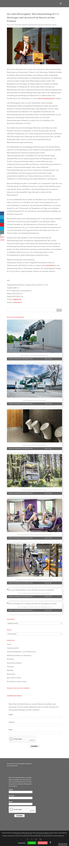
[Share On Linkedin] (2, 221)
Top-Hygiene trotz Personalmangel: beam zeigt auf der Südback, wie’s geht (34, 579)
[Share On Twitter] (2, 217)
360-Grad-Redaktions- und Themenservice (21, 652)
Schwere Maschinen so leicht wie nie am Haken (34, 400)
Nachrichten (11, 674)
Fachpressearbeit (13, 648)
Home (9, 644)
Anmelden (34, 746)
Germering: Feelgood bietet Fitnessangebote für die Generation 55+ (34, 534)
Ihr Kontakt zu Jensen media (16, 681)
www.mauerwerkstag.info (46, 98)
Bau (36, 24)
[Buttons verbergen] (2, 240)
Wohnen (54, 24)
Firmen (16, 24)
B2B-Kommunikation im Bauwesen (19, 655)
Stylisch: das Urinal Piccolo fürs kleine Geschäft (34, 445)
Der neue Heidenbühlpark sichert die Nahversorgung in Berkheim (34, 593)
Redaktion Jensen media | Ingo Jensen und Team (21, 358)
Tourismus (10, 667)
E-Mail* (11, 714)
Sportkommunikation (14, 663)
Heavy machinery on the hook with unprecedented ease (34, 355)
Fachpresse (31, 24)
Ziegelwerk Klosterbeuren (44, 24)
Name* (11, 729)
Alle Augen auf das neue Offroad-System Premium (34, 490)
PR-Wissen (10, 659)
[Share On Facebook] (2, 213)
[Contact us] (2, 232)
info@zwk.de (16, 299)
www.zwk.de (50, 265)
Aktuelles (10, 670)
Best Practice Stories (14, 678)
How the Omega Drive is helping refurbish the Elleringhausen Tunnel (34, 607)
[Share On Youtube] (2, 225)
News (20, 24)
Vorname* (11, 722)
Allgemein (25, 24)
